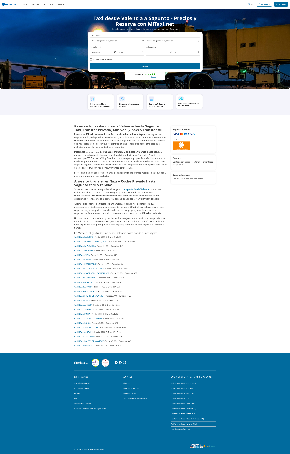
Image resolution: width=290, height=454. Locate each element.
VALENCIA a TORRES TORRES (86, 327)
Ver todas (153, 77)
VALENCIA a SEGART (82, 309)
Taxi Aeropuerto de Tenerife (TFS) (183, 409)
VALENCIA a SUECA (82, 314)
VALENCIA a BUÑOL (82, 323)
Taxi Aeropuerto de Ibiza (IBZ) (182, 398)
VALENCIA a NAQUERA (83, 250)
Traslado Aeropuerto (82, 383)
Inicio (25, 4)
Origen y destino (95, 35)
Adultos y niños (151, 47)
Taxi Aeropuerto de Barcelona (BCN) (184, 388)
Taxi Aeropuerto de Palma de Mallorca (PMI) (187, 419)
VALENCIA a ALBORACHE (84, 336)
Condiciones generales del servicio (136, 398)
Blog (51, 4)
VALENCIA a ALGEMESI (83, 332)
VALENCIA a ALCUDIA (83, 305)
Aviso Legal (127, 383)
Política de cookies (129, 393)
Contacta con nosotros (82, 403)
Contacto (60, 4)
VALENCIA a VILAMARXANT (85, 278)
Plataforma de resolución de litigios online (90, 409)
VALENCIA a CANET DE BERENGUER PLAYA (92, 273)
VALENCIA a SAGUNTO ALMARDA (88, 318)
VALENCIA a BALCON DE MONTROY (89, 341)
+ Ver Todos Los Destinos (180, 429)
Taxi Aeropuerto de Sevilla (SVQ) (183, 393)
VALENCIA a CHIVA (82, 255)
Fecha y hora (94, 47)
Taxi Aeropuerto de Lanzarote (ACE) (184, 414)
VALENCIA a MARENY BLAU (85, 264)
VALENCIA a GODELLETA (84, 291)
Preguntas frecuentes (82, 388)
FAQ (44, 4)
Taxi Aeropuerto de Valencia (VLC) (183, 403)
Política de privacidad (131, 388)
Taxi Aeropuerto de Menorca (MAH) (184, 424)
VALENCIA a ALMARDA (83, 287)
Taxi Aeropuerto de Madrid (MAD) (183, 383)
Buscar (145, 66)
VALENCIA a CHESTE (82, 259)
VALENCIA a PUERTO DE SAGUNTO (88, 296)
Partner (77, 393)
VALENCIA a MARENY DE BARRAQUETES (90, 241)
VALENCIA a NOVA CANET (84, 282)
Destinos (34, 4)
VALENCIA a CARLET (82, 300)
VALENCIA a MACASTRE (84, 345)
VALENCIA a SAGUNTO (83, 237)
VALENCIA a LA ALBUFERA (85, 246)
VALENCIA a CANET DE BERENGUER (89, 268)
